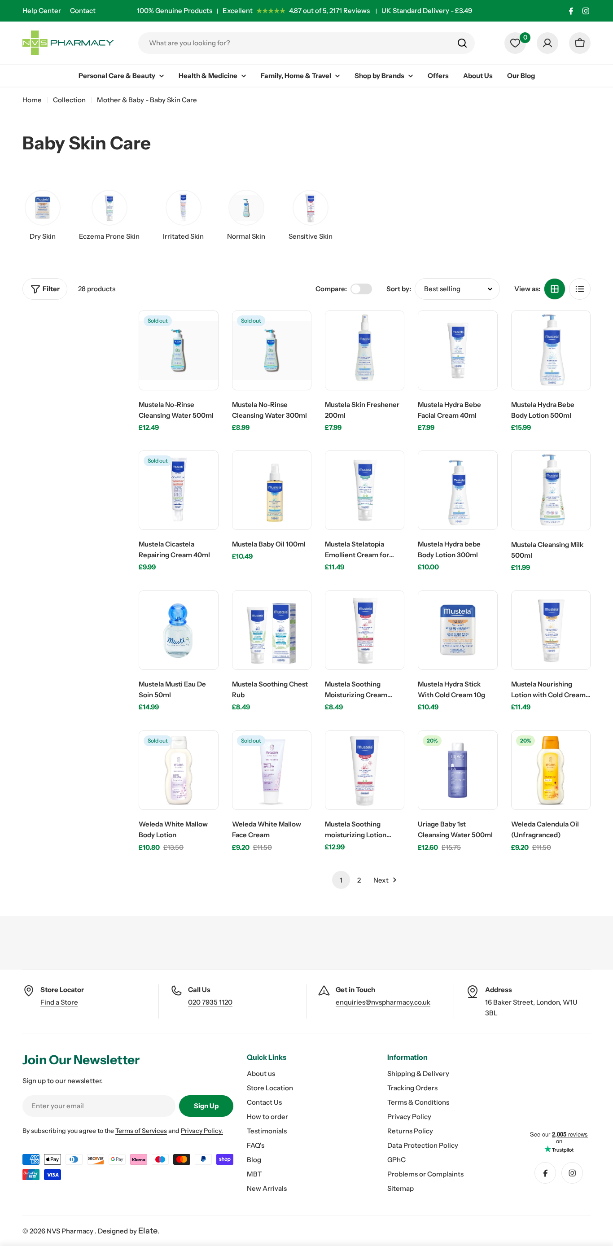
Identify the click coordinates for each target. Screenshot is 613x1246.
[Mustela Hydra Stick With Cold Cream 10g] (457, 630)
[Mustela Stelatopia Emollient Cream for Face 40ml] (364, 490)
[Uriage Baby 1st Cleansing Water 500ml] (457, 770)
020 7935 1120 (210, 1002)
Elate (148, 1231)
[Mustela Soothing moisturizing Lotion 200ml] (364, 770)
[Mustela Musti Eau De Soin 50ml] (178, 630)
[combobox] (306, 43)
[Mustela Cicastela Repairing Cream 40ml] (178, 490)
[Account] (547, 43)
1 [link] (341, 880)
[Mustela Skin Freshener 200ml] (364, 350)
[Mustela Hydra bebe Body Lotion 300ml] (457, 490)
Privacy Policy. (202, 1131)
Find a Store (59, 1002)
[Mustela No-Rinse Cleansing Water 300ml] (271, 350)
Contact (83, 10)
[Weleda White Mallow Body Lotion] (178, 770)
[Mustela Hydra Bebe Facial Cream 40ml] (457, 350)
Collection (69, 100)
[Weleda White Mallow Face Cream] (271, 770)
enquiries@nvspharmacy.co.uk (383, 1002)
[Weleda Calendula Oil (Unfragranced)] (551, 770)
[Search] (462, 43)
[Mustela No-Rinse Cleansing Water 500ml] (178, 350)
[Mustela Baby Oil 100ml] (271, 490)
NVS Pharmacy (71, 1231)
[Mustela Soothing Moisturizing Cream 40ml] (364, 630)
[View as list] (580, 289)
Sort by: (398, 288)
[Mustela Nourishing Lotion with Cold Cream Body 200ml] (551, 630)
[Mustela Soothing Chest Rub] (271, 630)
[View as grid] (554, 289)
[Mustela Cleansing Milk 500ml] (551, 490)
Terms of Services (141, 1131)
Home (32, 100)
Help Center (41, 10)
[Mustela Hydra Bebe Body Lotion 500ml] (551, 350)
